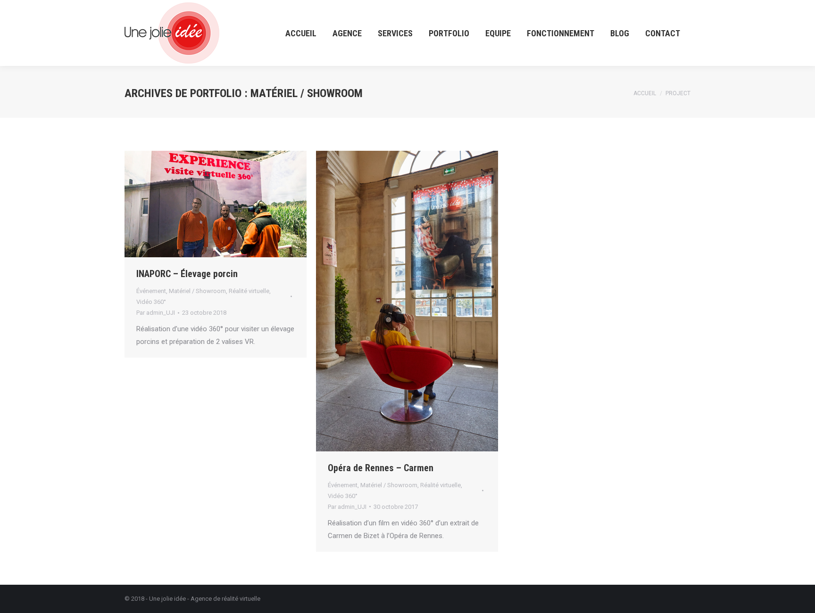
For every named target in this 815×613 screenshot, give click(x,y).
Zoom (215, 204)
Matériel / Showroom (197, 290)
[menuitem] (301, 33)
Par (155, 312)
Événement (151, 290)
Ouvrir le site (190, 204)
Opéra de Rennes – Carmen (380, 468)
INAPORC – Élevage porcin (187, 273)
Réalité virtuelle (249, 290)
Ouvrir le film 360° (381, 301)
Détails (241, 204)
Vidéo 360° (151, 301)
